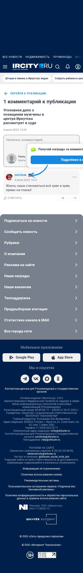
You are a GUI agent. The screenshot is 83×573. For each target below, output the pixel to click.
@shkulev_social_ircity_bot (54, 456)
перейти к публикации (28, 93)
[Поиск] (57, 67)
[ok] (58, 378)
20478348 (20, 175)
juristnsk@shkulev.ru (47, 436)
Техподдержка (17, 298)
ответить (15, 198)
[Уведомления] (68, 67)
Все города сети (18, 331)
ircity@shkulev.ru (60, 430)
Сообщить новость (20, 232)
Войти (22, 160)
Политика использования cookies (41, 474)
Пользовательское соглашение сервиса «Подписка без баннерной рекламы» (41, 488)
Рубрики (11, 243)
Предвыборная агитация (25, 309)
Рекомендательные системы (41, 480)
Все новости (12, 56)
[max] (47, 378)
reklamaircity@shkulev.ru (41, 453)
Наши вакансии (17, 287)
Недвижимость (38, 56)
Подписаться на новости (25, 220)
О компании (14, 254)
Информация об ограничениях (41, 468)
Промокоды (62, 56)
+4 (62, 198)
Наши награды (17, 276)
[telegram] (25, 378)
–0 (74, 198)
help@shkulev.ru (51, 439)
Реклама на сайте (19, 265)
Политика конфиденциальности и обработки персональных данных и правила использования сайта (41, 497)
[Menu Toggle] (5, 67)
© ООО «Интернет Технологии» (41, 544)
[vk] (36, 378)
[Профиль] (78, 67)
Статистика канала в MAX (26, 320)
